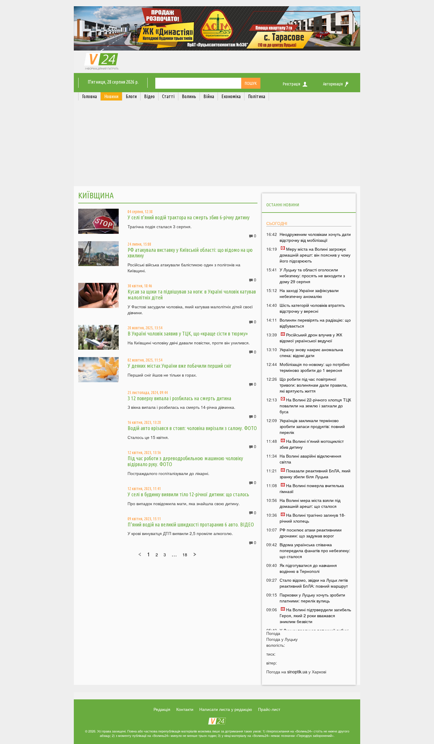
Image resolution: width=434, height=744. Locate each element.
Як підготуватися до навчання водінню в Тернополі (308, 568)
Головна (89, 96)
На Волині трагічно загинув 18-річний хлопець (312, 518)
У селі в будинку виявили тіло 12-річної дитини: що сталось (188, 494)
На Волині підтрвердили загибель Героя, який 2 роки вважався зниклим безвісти (315, 615)
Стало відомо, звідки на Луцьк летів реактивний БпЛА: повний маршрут (314, 583)
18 (184, 554)
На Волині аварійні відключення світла (310, 459)
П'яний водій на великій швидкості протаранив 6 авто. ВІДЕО (191, 524)
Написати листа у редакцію (225, 709)
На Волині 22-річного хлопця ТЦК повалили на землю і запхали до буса (315, 405)
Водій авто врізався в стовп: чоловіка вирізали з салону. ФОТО (192, 428)
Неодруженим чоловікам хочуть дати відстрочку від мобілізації (315, 237)
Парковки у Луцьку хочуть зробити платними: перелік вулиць (312, 598)
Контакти (184, 709)
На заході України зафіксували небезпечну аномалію (309, 293)
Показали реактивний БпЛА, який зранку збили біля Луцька (315, 473)
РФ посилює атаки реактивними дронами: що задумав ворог (311, 533)
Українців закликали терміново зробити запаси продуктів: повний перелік (312, 426)
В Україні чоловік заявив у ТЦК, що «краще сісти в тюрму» (188, 333)
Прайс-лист (269, 709)
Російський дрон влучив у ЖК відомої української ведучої (311, 337)
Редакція (162, 709)
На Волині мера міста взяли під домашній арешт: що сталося (310, 503)
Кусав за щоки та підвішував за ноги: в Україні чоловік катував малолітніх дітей (192, 294)
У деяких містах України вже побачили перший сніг (179, 366)
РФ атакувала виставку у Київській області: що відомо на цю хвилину (190, 253)
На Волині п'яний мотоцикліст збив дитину (312, 444)
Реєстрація (291, 84)
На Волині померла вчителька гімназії (312, 488)
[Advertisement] (217, 144)
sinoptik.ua (297, 672)
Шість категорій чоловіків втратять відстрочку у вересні (312, 308)
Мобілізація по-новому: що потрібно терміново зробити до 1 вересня (315, 367)
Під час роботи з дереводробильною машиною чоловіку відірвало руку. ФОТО (185, 461)
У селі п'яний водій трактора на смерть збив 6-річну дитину (188, 217)
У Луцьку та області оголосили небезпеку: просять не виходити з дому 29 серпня (312, 275)
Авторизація (333, 84)
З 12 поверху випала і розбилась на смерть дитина (179, 398)
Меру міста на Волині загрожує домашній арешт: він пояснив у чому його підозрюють (315, 255)
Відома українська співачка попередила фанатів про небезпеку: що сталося (315, 550)
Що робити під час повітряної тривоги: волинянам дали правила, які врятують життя (313, 385)
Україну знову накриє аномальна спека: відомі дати (311, 352)
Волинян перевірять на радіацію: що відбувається (315, 323)
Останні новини (282, 204)
